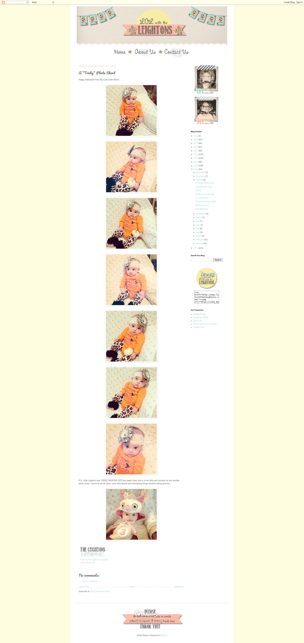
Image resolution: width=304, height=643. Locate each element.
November (200, 176)
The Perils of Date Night (206, 201)
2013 (196, 166)
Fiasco (198, 190)
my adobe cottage (201, 317)
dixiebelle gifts (199, 314)
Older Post (178, 587)
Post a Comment (90, 581)
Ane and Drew (202, 209)
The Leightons (94, 560)
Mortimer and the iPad (205, 194)
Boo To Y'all (90, 562)
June (198, 225)
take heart (197, 321)
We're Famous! (202, 205)
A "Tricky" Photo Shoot (205, 183)
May (198, 228)
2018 (196, 147)
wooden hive (198, 327)
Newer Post (84, 587)
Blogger (163, 635)
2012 (196, 169)
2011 (196, 248)
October (199, 180)
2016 (196, 154)
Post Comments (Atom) (100, 591)
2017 (196, 151)
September (201, 214)
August (199, 217)
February (200, 240)
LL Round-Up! (202, 198)
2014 (196, 162)
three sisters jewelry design (205, 324)
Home (132, 587)
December (200, 172)
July (198, 221)
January (199, 243)
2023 (196, 136)
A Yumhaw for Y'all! (204, 187)
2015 (196, 158)
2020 (196, 140)
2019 (196, 143)
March (199, 236)
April (198, 232)
